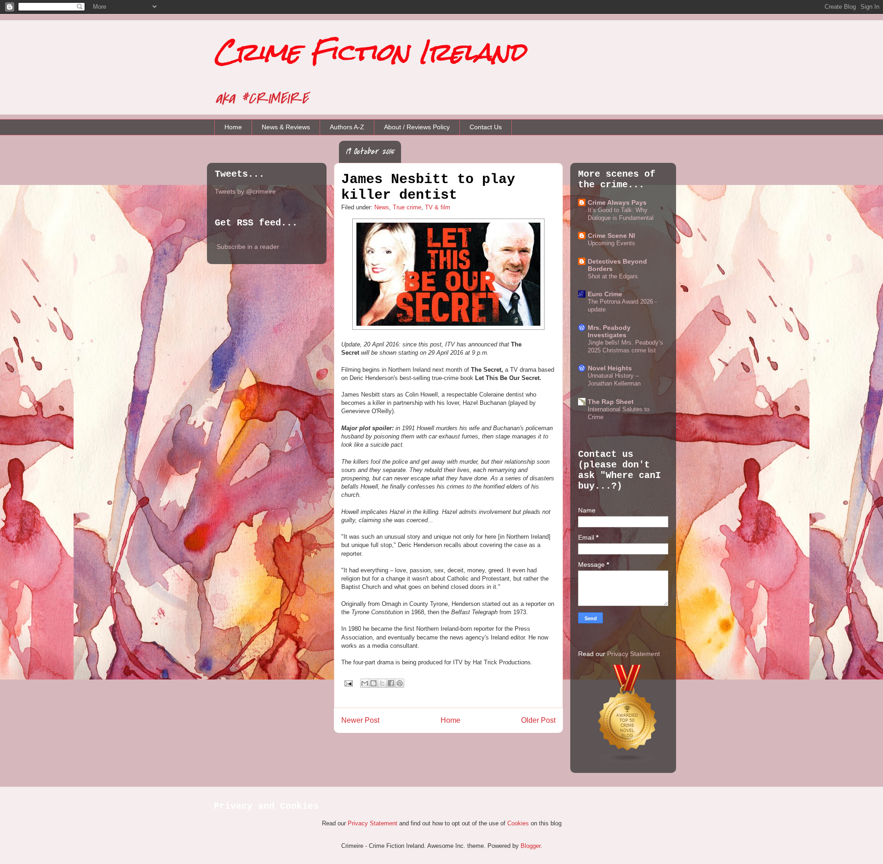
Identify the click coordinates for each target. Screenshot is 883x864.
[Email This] (364, 683)
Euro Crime (605, 294)
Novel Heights (610, 368)
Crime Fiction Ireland (369, 52)
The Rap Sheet (611, 401)
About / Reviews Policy (417, 127)
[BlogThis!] (373, 683)
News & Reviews (286, 127)
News (381, 207)
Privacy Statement (633, 653)
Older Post (538, 720)
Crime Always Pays (617, 202)
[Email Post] (348, 683)
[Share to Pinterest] (399, 683)
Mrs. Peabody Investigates (609, 331)
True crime (407, 207)
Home (233, 127)
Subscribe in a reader (248, 246)
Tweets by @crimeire (245, 191)
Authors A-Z (347, 127)
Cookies (518, 823)
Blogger (530, 845)
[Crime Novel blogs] (627, 762)
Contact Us (486, 127)
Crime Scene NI (611, 235)
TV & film (437, 207)
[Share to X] (382, 683)
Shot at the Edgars (613, 276)
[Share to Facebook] (391, 683)
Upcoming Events (611, 243)
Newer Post (360, 720)
